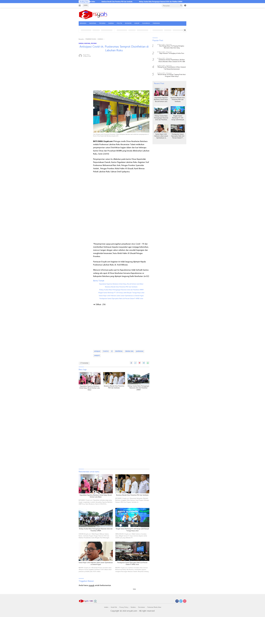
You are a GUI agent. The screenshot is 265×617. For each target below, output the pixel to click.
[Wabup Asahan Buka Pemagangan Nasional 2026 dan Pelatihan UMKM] (138, 378)
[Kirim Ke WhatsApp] (147, 362)
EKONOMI (128, 23)
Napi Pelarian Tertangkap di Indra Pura (171, 53)
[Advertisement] (85, 90)
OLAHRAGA (146, 23)
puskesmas (139, 351)
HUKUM (136, 23)
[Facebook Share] (131, 362)
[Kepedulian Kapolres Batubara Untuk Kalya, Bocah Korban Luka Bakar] (90, 378)
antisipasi (97, 351)
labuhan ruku (129, 351)
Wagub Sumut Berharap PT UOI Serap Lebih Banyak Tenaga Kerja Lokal (121, 293)
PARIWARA (156, 23)
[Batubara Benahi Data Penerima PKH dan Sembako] (114, 378)
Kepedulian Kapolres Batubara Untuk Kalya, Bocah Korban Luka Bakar (121, 284)
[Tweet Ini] (135, 362)
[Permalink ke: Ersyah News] (80, 55)
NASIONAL (92, 23)
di (111, 351)
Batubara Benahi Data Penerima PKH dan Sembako (95, 1)
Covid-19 (105, 351)
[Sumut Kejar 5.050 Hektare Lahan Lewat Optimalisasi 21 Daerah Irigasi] (96, 551)
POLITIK (119, 23)
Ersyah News (86, 55)
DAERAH (111, 23)
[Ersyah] (93, 14)
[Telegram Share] (143, 362)
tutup (134, 589)
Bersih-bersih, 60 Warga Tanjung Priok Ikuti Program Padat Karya (172, 76)
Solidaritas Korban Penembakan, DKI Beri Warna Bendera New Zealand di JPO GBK (171, 61)
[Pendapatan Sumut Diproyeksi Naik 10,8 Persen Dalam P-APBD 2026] (132, 551)
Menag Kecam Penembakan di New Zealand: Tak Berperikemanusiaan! (172, 68)
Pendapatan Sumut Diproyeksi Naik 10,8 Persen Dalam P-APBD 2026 (121, 299)
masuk (91, 585)
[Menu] (80, 5)
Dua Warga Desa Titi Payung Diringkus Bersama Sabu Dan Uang (171, 47)
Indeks (86, 5)
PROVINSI (102, 23)
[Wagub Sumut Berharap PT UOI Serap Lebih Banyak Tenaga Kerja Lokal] (132, 517)
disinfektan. (119, 351)
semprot (97, 355)
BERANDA (83, 23)
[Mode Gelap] (185, 5)
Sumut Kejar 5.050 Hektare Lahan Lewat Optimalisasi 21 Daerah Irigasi (121, 296)
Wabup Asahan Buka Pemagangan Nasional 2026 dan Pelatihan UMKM (139, 1)
